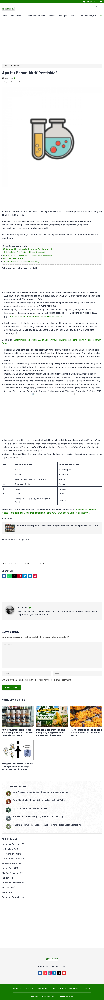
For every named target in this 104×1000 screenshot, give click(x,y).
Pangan (5, 878)
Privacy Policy (42, 988)
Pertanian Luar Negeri (58, 16)
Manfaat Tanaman (10, 873)
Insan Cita (22, 607)
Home (4, 16)
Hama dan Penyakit (88, 16)
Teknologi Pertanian (36, 16)
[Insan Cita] (11, 613)
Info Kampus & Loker (12, 858)
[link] (84, 2)
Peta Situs (29, 988)
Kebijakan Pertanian (11, 863)
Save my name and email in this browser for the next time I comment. (37, 680)
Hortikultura (7, 849)
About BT (17, 988)
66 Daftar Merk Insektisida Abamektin (31, 808)
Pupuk (73, 16)
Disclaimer (73, 988)
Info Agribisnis (16, 16)
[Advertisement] (53, 41)
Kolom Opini (8, 868)
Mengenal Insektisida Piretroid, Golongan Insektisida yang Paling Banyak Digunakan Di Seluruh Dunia (17, 766)
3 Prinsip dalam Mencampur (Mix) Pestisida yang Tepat (39, 816)
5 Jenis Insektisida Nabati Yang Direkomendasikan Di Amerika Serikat (86, 732)
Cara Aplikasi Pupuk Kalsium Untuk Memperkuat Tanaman (40, 792)
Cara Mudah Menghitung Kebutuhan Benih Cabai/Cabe (39, 800)
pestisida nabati (43, 564)
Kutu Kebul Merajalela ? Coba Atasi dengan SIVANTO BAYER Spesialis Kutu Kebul (57, 525)
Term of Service (59, 988)
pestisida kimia (28, 564)
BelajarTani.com (51, 996)
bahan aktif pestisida (11, 564)
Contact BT (86, 988)
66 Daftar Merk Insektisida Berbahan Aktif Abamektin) (36, 316)
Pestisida (6, 887)
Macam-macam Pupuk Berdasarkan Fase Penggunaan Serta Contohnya (47, 825)
